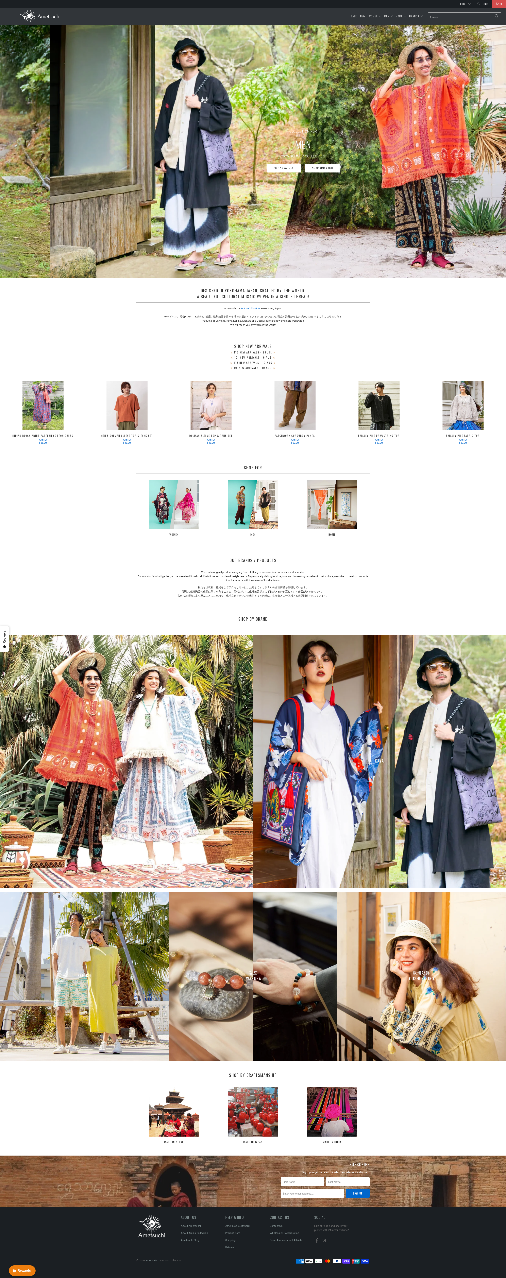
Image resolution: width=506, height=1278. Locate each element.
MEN (386, 16)
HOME (399, 16)
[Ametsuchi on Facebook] (317, 1240)
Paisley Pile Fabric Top (463, 405)
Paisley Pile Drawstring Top (379, 405)
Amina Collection (250, 308)
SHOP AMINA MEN (442, 168)
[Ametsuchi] (40, 16)
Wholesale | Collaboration (284, 1233)
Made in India (332, 1116)
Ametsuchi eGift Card (237, 1225)
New (363, 16)
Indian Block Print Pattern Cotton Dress (43, 405)
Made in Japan (253, 1116)
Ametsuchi (151, 1260)
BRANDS (414, 16)
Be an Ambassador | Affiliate (286, 1240)
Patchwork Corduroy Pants (295, 405)
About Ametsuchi (191, 1225)
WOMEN (373, 16)
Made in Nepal (173, 1116)
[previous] (12, 413)
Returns (229, 1247)
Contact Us (276, 1225)
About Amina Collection (194, 1233)
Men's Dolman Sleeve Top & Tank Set (127, 405)
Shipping (230, 1240)
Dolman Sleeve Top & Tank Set (211, 405)
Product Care (232, 1233)
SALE (354, 16)
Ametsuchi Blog (190, 1240)
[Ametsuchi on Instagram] (324, 1240)
